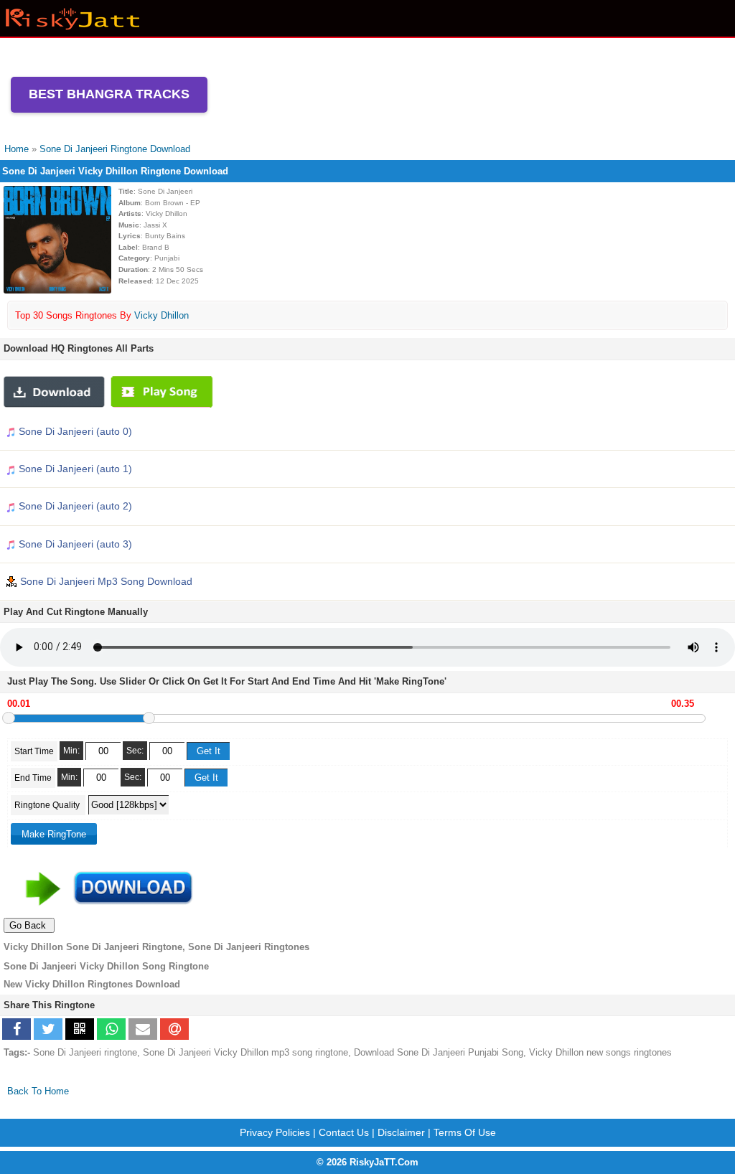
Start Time (34, 751)
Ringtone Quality (48, 805)
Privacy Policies (275, 1132)
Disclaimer (401, 1132)
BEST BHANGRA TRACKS (109, 94)
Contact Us (344, 1132)
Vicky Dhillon (161, 315)
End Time (33, 778)
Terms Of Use (465, 1132)
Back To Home (38, 1091)
